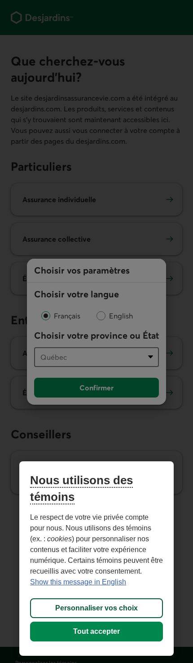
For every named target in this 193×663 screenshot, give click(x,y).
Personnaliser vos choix (96, 608)
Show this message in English (78, 582)
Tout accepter (96, 631)
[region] (96, 558)
